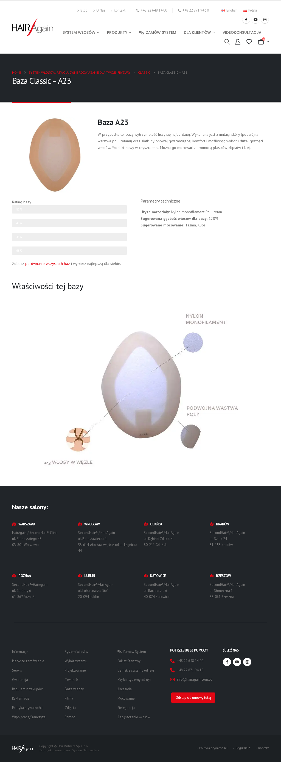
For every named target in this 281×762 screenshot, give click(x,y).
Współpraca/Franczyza (29, 717)
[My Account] (237, 41)
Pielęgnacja (126, 707)
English (231, 10)
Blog (84, 10)
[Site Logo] (32, 27)
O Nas (100, 10)
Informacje (20, 651)
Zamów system (161, 32)
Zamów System (134, 651)
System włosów (79, 32)
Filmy (69, 698)
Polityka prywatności (27, 707)
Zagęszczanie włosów (133, 717)
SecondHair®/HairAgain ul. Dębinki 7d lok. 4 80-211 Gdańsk (161, 538)
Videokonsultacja (242, 32)
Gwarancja (20, 679)
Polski (252, 10)
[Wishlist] (249, 41)
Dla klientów (197, 32)
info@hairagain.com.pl (194, 679)
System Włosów (76, 651)
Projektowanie (75, 670)
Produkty (117, 32)
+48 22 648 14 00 (154, 10)
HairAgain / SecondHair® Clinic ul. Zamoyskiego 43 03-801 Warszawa (35, 538)
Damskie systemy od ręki (135, 670)
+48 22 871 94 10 (195, 10)
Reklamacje (21, 698)
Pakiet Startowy (128, 661)
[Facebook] (246, 19)
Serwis (17, 670)
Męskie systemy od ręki (134, 679)
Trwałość (71, 679)
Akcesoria (124, 689)
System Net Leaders (85, 750)
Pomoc (70, 717)
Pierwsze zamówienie (28, 661)
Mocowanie (126, 698)
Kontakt (119, 10)
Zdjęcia (70, 707)
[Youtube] (255, 19)
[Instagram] (265, 19)
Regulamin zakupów (27, 689)
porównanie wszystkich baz (47, 263)
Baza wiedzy (74, 689)
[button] (227, 41)
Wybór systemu (76, 661)
